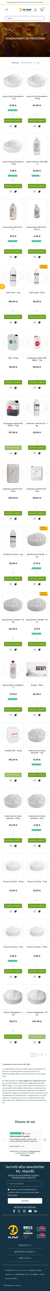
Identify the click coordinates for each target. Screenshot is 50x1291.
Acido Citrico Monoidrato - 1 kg (13, 97)
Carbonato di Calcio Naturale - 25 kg (13, 817)
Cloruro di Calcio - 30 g (13, 947)
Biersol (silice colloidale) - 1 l (13, 686)
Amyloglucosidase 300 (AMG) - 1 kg (36, 359)
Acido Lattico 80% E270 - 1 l (13, 228)
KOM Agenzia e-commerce (12, 1285)
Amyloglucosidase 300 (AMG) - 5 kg (13, 424)
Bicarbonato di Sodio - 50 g (37, 621)
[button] (35, 9)
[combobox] (24, 18)
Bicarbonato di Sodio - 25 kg (13, 621)
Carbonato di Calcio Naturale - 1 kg (36, 752)
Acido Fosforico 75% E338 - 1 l (37, 163)
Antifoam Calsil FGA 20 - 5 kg (37, 490)
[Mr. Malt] (25, 9)
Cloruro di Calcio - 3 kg (37, 882)
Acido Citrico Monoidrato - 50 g (13, 163)
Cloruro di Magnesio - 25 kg (37, 1013)
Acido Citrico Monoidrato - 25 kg (36, 97)
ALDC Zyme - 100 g (36, 292)
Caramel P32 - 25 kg (13, 751)
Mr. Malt (26, 1064)
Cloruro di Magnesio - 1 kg (13, 1013)
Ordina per (15, 63)
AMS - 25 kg (13, 358)
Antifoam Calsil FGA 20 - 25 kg (13, 490)
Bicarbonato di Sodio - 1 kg (37, 555)
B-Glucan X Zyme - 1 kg (13, 554)
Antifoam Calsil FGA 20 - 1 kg (37, 424)
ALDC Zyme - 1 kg (13, 292)
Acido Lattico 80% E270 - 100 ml (37, 228)
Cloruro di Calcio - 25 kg (13, 882)
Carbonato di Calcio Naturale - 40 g (36, 817)
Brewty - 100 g (37, 685)
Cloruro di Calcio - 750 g (37, 947)
